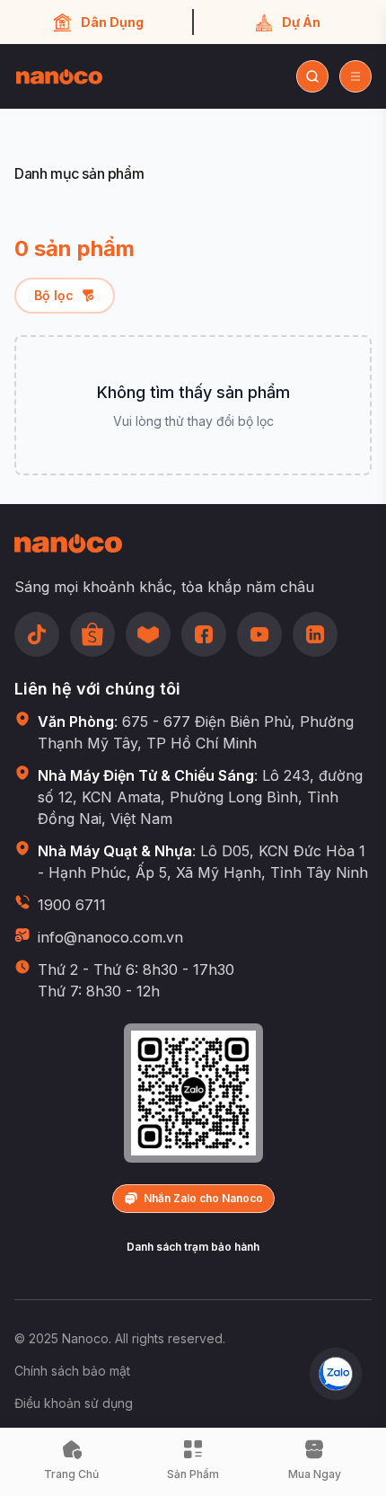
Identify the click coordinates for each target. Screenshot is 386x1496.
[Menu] (355, 76)
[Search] (312, 76)
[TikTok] (36, 634)
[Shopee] (92, 634)
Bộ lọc (54, 295)
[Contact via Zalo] (336, 1374)
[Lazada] (148, 634)
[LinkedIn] (315, 634)
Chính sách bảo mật (72, 1370)
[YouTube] (259, 634)
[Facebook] (203, 634)
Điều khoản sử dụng (73, 1403)
